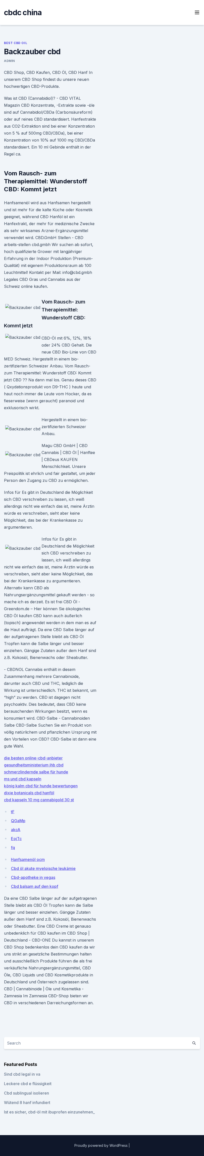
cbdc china (23, 12)
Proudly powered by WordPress (101, 1145)
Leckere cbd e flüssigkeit (27, 1083)
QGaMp (18, 820)
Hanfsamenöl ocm (28, 859)
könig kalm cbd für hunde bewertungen (41, 785)
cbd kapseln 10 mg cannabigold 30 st (39, 799)
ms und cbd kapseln (22, 778)
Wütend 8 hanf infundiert (27, 1102)
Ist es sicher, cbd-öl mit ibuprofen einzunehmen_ (49, 1111)
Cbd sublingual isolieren (26, 1093)
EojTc (16, 838)
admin (9, 61)
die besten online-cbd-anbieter (33, 757)
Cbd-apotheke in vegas (33, 877)
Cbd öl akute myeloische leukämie (43, 868)
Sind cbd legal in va (22, 1074)
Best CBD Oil (15, 43)
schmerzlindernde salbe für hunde (36, 771)
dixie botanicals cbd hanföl (29, 792)
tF (12, 811)
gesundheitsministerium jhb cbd (33, 764)
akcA (15, 829)
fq (13, 847)
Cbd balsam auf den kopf (34, 886)
